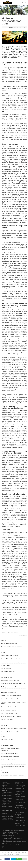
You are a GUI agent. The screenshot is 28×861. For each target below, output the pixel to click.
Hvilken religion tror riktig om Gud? (9, 699)
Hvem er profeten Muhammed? (9, 643)
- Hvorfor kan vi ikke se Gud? (8, 835)
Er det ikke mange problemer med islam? (11, 716)
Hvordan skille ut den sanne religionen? (11, 695)
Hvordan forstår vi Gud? (9, 585)
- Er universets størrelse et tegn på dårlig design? (12, 844)
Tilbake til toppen (22, 635)
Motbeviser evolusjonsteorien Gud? (10, 756)
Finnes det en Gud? (15, 583)
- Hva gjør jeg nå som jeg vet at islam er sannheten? (19, 814)
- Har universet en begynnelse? (9, 837)
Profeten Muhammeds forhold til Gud (10, 655)
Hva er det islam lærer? (7, 719)
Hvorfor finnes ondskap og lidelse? (11, 120)
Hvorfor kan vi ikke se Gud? (8, 759)
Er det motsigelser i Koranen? (8, 710)
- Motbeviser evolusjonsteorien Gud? (10, 833)
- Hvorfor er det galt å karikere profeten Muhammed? (13, 830)
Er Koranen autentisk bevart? (8, 707)
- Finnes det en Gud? (6, 801)
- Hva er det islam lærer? (20, 808)
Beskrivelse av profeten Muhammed (10, 680)
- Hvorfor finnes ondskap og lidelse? (10, 832)
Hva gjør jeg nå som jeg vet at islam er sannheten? (13, 728)
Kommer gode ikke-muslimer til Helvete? (11, 731)
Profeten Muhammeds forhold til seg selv (11, 662)
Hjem (8, 852)
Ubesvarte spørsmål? (13, 632)
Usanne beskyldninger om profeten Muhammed (13, 683)
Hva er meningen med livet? (8, 671)
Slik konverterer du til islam (7, 739)
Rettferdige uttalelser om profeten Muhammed (12, 687)
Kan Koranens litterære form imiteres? (10, 713)
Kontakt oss (6, 847)
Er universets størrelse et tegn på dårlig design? (13, 775)
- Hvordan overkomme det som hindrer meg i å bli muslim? (20, 822)
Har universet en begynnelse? (8, 763)
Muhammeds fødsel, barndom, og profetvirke (12, 646)
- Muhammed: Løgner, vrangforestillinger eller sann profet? (20, 793)
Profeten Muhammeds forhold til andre (10, 659)
